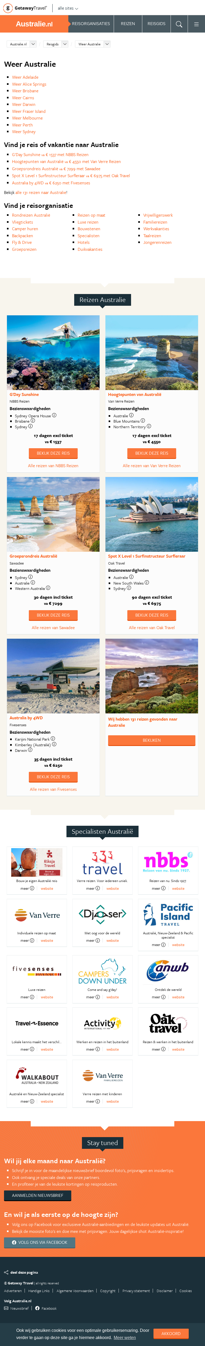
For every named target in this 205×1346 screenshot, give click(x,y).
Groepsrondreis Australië (33, 556)
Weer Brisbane (25, 91)
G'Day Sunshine (24, 394)
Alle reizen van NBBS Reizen (53, 465)
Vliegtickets (22, 222)
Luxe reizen (88, 222)
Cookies (185, 1290)
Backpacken (22, 235)
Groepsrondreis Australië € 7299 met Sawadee (56, 168)
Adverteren (13, 1290)
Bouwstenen (89, 228)
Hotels (84, 242)
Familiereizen (155, 222)
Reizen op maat (91, 215)
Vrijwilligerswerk (158, 215)
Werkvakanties (156, 228)
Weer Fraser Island (29, 111)
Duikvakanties (90, 249)
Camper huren (25, 228)
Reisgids (52, 44)
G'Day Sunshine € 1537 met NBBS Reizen (50, 154)
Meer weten (125, 1337)
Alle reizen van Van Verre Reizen (152, 465)
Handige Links (39, 1290)
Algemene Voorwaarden (75, 1290)
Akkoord (171, 1333)
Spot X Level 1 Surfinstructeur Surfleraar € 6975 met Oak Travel (71, 175)
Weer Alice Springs (29, 84)
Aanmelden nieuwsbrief (37, 1195)
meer (25, 888)
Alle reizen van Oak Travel (152, 627)
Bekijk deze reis (53, 453)
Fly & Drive (22, 242)
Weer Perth (22, 125)
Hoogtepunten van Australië (134, 394)
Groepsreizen (24, 249)
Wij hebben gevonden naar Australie (143, 722)
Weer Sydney (24, 131)
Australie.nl (18, 44)
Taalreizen (152, 235)
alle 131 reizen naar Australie (40, 192)
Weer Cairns (23, 97)
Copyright (108, 1290)
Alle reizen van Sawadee (53, 627)
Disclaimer (165, 1290)
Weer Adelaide (25, 77)
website (47, 888)
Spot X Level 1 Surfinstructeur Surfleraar (147, 556)
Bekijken (152, 740)
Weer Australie (89, 44)
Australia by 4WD (26, 717)
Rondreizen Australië (31, 215)
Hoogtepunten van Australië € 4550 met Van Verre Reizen (66, 161)
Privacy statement (136, 1290)
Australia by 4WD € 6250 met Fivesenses (51, 183)
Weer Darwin (24, 104)
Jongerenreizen (157, 242)
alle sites (66, 8)
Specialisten (89, 235)
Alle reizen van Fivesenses (53, 789)
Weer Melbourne (27, 118)
